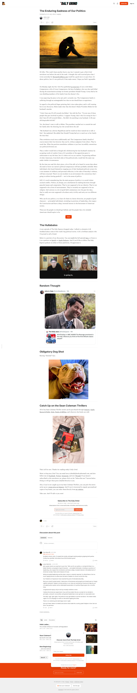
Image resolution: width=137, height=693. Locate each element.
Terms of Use (76, 659)
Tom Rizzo (46, 552)
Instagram (65, 476)
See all (43, 657)
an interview (75, 87)
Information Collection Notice (68, 660)
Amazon (87, 410)
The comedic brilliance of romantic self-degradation (54, 626)
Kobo (52, 412)
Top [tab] (41, 620)
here (87, 238)
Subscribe (124, 3)
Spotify (54, 240)
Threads (78, 476)
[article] (68, 628)
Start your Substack (64, 685)
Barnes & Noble (45, 412)
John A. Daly (46, 17)
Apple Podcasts (64, 240)
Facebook (52, 476)
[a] (68, 262)
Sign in (132, 3)
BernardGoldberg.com (60, 77)
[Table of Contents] (2, 346)
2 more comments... (45, 612)
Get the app (76, 685)
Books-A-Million (60, 412)
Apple (92, 410)
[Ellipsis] (96, 552)
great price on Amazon (56, 487)
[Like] (41, 631)
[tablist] (46, 537)
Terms (71, 681)
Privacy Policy (80, 660)
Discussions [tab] (52, 620)
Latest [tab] (45, 620)
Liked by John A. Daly (49, 554)
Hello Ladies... (45, 624)
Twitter (58, 476)
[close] (83, 633)
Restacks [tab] (50, 537)
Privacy (67, 681)
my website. (79, 489)
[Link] (37, 225)
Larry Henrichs (47, 564)
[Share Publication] (117, 3)
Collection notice (78, 681)
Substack (60, 689)
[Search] (114, 3)
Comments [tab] (43, 537)
